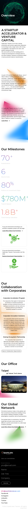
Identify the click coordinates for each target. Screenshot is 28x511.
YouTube (4, 503)
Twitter (3, 500)
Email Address (5, 463)
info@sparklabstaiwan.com (10, 491)
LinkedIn (4, 498)
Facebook (4, 493)
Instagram (4, 496)
